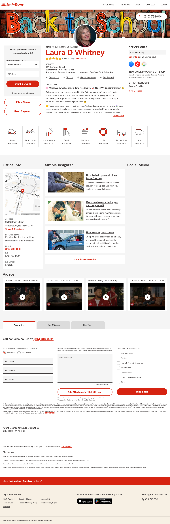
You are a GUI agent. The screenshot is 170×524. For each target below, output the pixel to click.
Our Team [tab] (88, 325)
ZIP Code (12, 74)
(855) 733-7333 (50, 413)
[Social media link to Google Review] (144, 64)
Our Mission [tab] (54, 325)
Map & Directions (15, 229)
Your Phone (26, 353)
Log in (164, 5)
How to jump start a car (100, 232)
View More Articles (85, 259)
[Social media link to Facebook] (131, 64)
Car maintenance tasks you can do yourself (102, 204)
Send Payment (22, 111)
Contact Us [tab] (19, 325)
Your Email (11, 353)
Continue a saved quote (23, 93)
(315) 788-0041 (13, 249)
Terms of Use (8, 503)
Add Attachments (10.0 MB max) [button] (85, 392)
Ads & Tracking (8, 499)
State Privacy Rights (49, 503)
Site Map (6, 507)
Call (130, 57)
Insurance (108, 5)
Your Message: (65, 357)
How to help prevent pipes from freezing (101, 177)
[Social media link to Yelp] (137, 64)
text (137, 57)
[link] (12, 4)
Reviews (125, 5)
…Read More (118, 115)
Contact (150, 5)
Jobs (138, 5)
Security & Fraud (25, 499)
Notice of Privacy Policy (28, 503)
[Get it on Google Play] (103, 501)
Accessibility (46, 499)
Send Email (141, 391)
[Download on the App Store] (85, 501)
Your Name (9, 361)
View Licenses (135, 91)
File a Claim (23, 102)
